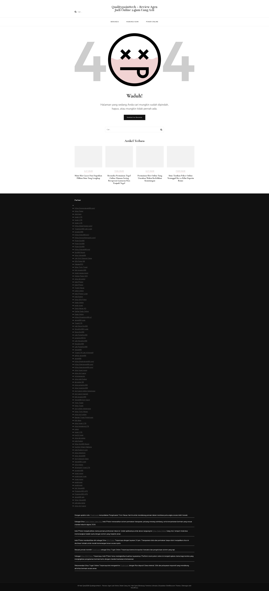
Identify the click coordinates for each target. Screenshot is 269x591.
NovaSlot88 (79, 344)
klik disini (78, 420)
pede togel (79, 305)
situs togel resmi (81, 370)
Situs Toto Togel (81, 267)
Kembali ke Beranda (134, 117)
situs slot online (80, 414)
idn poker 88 (79, 382)
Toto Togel (79, 403)
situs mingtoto (80, 453)
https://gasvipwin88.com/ (84, 367)
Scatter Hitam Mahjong (83, 447)
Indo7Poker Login (81, 294)
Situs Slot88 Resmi (82, 444)
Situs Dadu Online (159, 531)
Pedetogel (94, 515)
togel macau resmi (81, 273)
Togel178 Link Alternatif (84, 353)
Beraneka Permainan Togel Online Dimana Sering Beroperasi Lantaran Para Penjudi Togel (119, 179)
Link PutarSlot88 (81, 335)
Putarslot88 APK (81, 491)
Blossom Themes (175, 586)
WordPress (134, 588)
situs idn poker (80, 279)
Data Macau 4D (80, 308)
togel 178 (78, 217)
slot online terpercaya (83, 409)
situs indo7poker (81, 379)
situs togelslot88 (81, 388)
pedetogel (78, 482)
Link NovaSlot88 (81, 341)
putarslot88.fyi (80, 338)
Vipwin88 (78, 350)
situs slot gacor (80, 373)
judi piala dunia (80, 503)
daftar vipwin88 (80, 355)
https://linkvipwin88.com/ (84, 364)
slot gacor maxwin (81, 394)
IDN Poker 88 (80, 261)
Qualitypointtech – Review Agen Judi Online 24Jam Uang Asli (134, 8)
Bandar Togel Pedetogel (84, 417)
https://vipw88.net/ (82, 235)
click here (78, 214)
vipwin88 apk (79, 497)
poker (77, 429)
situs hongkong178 (82, 426)
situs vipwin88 (80, 456)
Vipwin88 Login (80, 462)
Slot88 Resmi (80, 252)
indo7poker (79, 297)
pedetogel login (80, 476)
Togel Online (119, 171)
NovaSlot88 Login (81, 329)
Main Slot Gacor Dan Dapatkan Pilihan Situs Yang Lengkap (88, 176)
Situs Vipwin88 (80, 255)
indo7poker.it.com (81, 450)
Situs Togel (79, 406)
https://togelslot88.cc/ (83, 317)
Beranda (115, 22)
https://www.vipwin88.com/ (85, 208)
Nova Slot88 (79, 332)
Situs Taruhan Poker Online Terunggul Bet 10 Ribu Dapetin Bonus (180, 178)
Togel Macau (79, 288)
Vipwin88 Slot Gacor (82, 400)
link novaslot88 (80, 270)
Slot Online (88, 171)
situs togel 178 (80, 423)
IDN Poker (111, 540)
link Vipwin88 (80, 488)
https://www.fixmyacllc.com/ (85, 238)
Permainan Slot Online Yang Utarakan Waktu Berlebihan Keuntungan (150, 178)
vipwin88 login (80, 320)
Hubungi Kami (132, 22)
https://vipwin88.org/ (82, 249)
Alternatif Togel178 (82, 467)
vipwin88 (78, 358)
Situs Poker (79, 211)
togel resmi (79, 473)
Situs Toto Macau (81, 411)
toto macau (79, 465)
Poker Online (152, 22)
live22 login (79, 435)
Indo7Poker (79, 282)
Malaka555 (79, 264)
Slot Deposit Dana (81, 459)
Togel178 (78, 323)
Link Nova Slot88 (81, 326)
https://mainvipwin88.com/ (84, 361)
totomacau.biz (80, 376)
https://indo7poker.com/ (83, 226)
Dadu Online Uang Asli (93, 521)
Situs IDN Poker (81, 299)
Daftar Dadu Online (82, 311)
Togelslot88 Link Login (83, 229)
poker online (79, 291)
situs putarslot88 (81, 385)
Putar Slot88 (79, 241)
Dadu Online (79, 302)
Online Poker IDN (81, 276)
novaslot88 (79, 232)
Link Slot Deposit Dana (83, 258)
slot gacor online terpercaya (85, 391)
